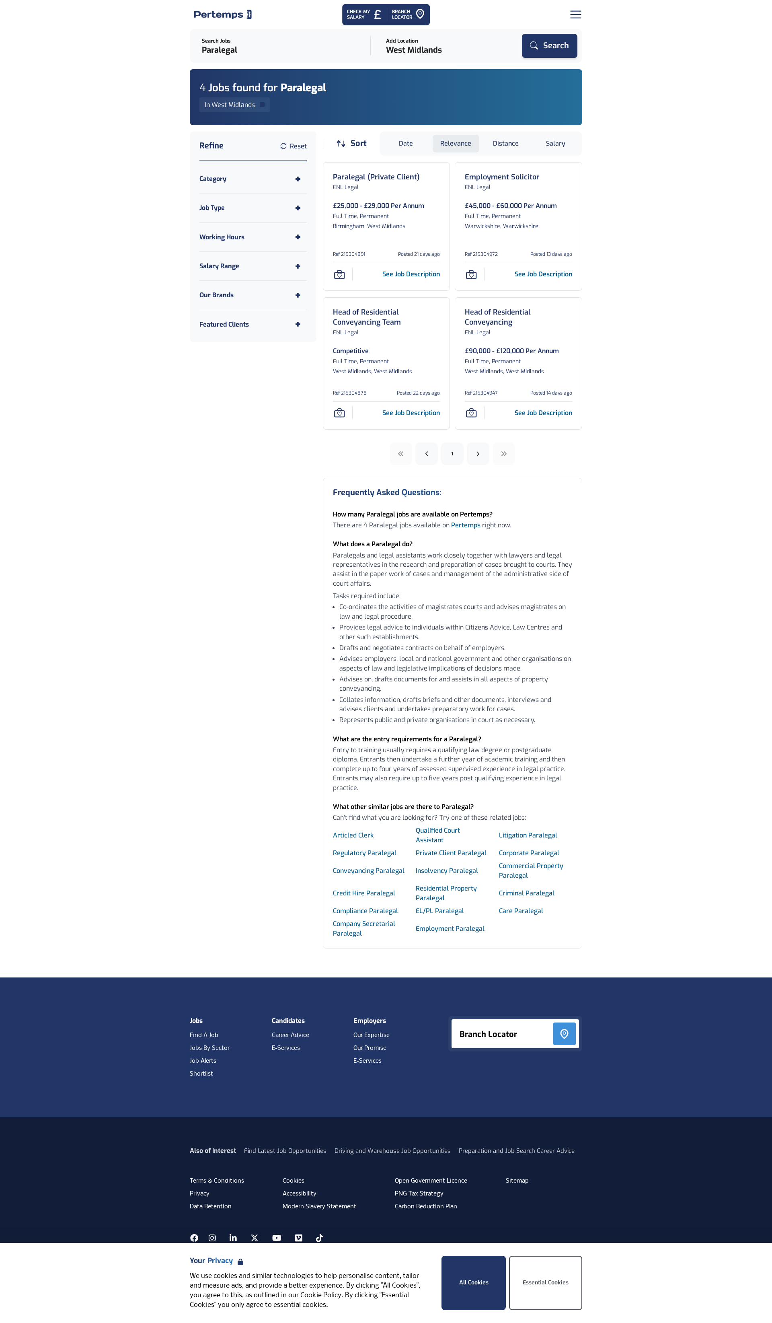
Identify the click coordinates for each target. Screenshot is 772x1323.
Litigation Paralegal (528, 835)
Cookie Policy (320, 1295)
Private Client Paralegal (451, 853)
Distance (506, 143)
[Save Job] (339, 274)
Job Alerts (203, 1061)
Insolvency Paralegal (447, 870)
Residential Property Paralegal (446, 893)
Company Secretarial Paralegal (364, 929)
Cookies (293, 1181)
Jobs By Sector (210, 1048)
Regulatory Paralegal (364, 853)
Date (406, 143)
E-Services (286, 1048)
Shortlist (201, 1074)
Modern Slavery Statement (319, 1207)
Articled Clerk (353, 835)
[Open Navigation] (575, 14)
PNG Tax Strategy (419, 1194)
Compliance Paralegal (365, 911)
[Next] (478, 453)
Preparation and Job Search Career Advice (517, 1151)
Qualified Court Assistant (438, 835)
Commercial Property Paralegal (531, 871)
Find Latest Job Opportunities (285, 1151)
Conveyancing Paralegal (368, 870)
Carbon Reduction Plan (426, 1207)
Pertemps (465, 525)
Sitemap (517, 1181)
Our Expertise (371, 1035)
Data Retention (211, 1207)
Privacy (199, 1194)
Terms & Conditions (217, 1181)
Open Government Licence (431, 1181)
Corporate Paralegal (529, 853)
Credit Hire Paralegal (364, 893)
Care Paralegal (521, 911)
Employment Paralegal (450, 928)
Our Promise (369, 1048)
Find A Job (204, 1035)
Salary (555, 143)
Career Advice (290, 1035)
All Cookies (474, 1282)
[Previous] (426, 453)
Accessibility (299, 1194)
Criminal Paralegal (526, 893)
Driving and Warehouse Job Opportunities (393, 1151)
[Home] (223, 14)
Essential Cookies (546, 1282)
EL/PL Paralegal (440, 911)
